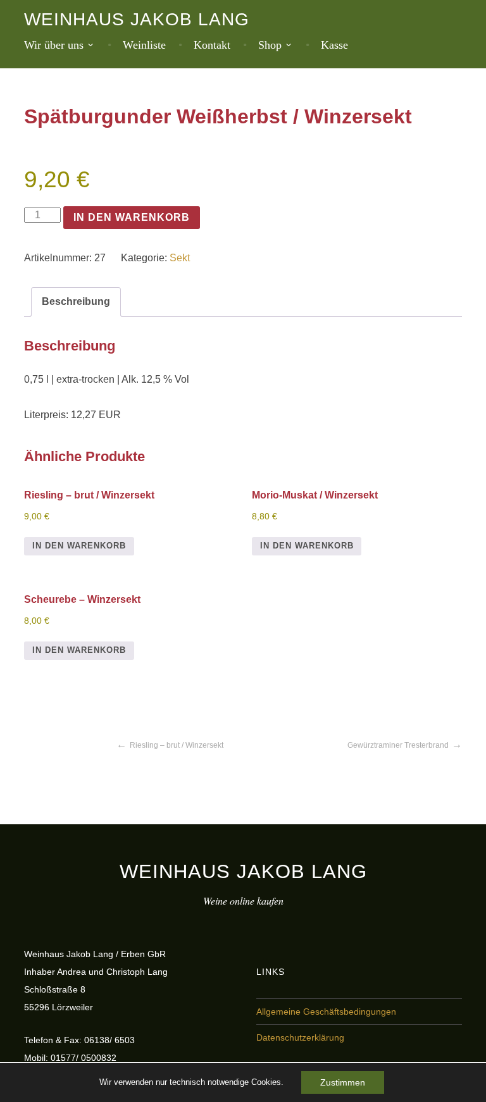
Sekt (180, 257)
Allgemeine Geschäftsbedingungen (326, 1011)
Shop (270, 45)
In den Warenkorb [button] (79, 545)
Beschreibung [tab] (76, 301)
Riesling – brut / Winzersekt (176, 745)
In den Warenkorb (131, 217)
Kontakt (212, 45)
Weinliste (144, 45)
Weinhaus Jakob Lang (136, 19)
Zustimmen (342, 1082)
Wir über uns (54, 45)
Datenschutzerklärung (300, 1037)
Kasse (334, 45)
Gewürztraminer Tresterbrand (398, 745)
